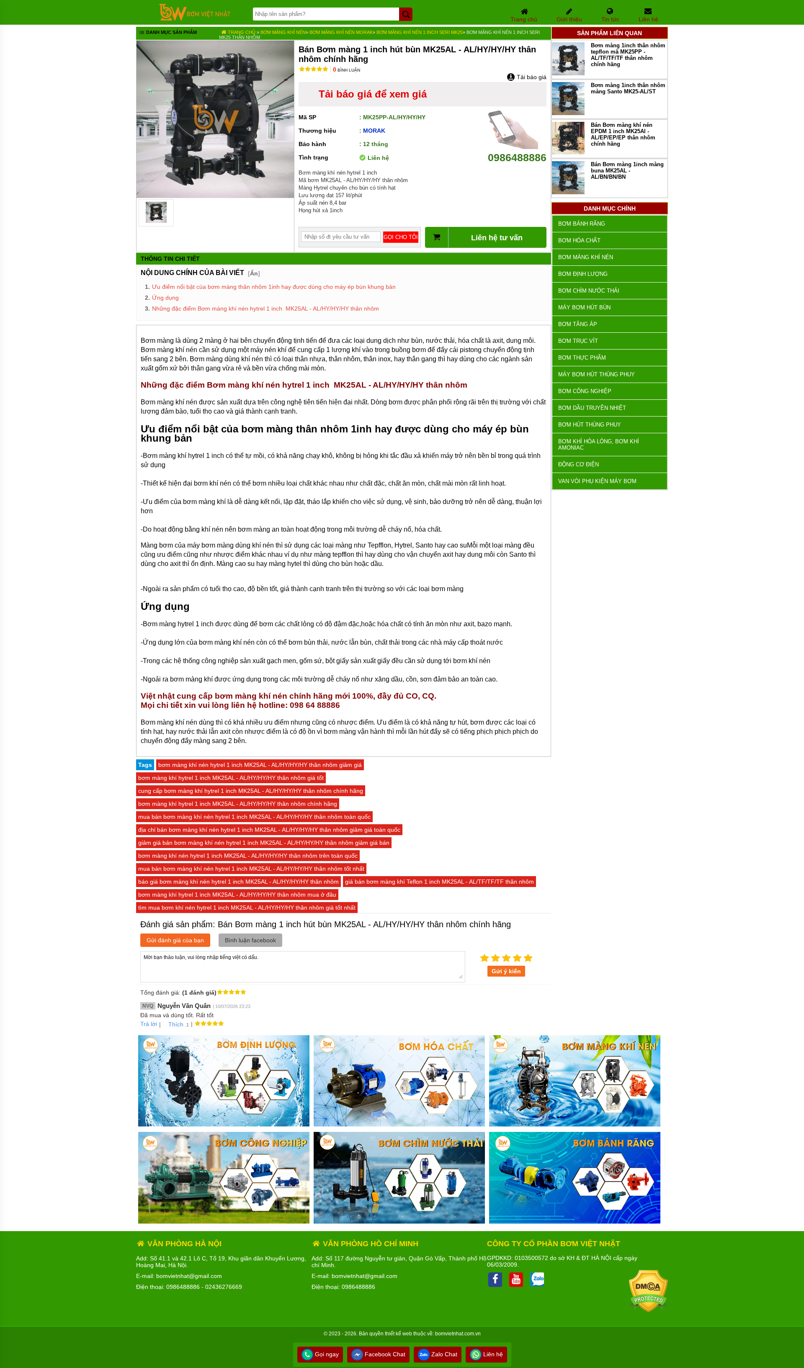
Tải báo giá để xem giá (373, 94)
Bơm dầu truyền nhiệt (592, 408)
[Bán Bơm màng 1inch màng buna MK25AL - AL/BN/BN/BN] (568, 192)
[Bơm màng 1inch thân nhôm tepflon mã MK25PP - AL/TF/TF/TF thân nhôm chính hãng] (568, 73)
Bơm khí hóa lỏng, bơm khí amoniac (598, 444)
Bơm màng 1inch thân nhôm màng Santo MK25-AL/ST (628, 88)
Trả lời (148, 1024)
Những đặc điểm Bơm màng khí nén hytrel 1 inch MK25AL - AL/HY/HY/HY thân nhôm (265, 308)
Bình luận (346, 70)
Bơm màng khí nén (283, 32)
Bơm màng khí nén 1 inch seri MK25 (419, 32)
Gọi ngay (326, 1354)
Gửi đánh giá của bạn (175, 940)
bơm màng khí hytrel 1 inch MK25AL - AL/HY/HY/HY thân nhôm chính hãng (237, 803)
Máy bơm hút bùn (584, 307)
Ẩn (254, 273)
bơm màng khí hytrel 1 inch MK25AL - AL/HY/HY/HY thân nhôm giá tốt (231, 777)
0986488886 (517, 157)
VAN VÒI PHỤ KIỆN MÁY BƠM (597, 481)
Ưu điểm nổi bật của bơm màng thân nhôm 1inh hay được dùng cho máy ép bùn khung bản (274, 286)
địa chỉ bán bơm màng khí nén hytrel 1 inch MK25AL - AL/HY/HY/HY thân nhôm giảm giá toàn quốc (269, 829)
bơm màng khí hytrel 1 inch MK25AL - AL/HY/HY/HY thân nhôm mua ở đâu (237, 894)
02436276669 (223, 1286)
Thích (175, 1024)
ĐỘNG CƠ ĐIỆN (578, 464)
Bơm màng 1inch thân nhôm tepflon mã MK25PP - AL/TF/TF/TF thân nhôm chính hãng (628, 54)
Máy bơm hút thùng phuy (596, 374)
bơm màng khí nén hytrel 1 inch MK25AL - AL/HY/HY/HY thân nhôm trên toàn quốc (248, 855)
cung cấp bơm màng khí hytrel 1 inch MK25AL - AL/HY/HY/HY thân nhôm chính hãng (250, 790)
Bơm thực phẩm (582, 358)
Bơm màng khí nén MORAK (341, 32)
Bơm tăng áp (577, 324)
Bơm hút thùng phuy (589, 425)
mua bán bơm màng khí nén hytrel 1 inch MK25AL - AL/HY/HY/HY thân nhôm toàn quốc (254, 816)
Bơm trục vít (578, 341)
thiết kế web (398, 1334)
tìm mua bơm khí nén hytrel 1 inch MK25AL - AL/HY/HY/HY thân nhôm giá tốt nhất (247, 907)
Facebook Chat (384, 1354)
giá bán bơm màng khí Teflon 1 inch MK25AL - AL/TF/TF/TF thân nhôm (439, 881)
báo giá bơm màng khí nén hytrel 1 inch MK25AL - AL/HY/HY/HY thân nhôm (238, 881)
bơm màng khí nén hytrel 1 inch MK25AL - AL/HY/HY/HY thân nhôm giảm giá (260, 764)
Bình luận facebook (250, 940)
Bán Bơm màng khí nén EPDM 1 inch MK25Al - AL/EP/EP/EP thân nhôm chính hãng (623, 134)
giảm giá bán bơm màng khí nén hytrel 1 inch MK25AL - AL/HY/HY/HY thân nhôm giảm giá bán (263, 842)
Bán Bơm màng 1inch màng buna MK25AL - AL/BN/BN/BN (627, 170)
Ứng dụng (165, 297)
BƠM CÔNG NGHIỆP (584, 391)
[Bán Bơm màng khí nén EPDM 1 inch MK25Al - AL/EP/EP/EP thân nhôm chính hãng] (568, 152)
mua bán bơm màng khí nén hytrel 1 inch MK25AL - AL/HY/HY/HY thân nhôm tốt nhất (251, 868)
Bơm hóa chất (579, 240)
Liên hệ (492, 1354)
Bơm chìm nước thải (588, 291)
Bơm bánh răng (581, 224)
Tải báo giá (530, 77)
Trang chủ (241, 32)
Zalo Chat (443, 1354)
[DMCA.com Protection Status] (648, 1310)
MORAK (374, 130)
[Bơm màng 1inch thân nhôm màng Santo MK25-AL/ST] (568, 113)
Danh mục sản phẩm (171, 32)
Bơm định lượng (583, 274)
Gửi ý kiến (506, 971)
